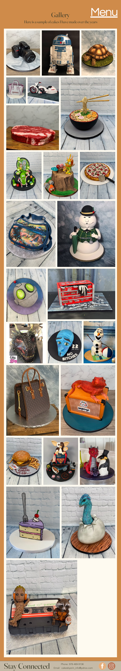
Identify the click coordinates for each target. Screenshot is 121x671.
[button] (104, 11)
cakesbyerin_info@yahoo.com (77, 667)
